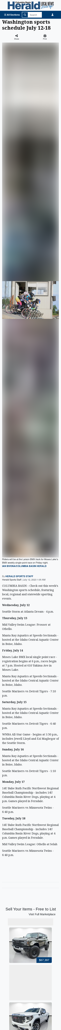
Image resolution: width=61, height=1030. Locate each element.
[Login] (52, 15)
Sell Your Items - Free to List (31, 909)
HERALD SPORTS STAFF (19, 576)
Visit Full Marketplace (42, 914)
